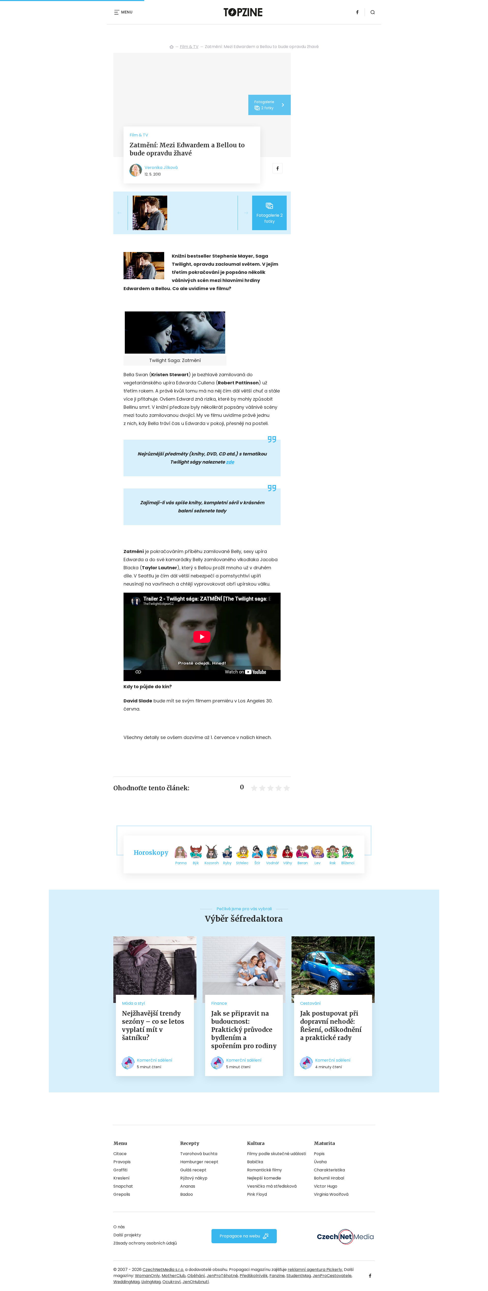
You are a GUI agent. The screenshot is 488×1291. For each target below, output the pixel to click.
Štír (257, 862)
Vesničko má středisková (272, 1186)
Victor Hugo (325, 1186)
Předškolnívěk (254, 1276)
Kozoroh (212, 862)
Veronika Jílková (161, 167)
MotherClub (174, 1276)
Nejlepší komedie (264, 1178)
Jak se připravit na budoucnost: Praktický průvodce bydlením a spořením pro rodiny (244, 1030)
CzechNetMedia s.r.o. (163, 1269)
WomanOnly (147, 1276)
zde (230, 462)
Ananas (187, 1186)
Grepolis (121, 1194)
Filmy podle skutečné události (276, 1154)
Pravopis (122, 1162)
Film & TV (189, 47)
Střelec (242, 862)
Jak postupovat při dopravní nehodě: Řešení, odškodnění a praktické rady (331, 1026)
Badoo (186, 1194)
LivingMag (151, 1282)
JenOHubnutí (195, 1282)
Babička (255, 1162)
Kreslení (121, 1178)
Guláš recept (193, 1170)
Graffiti (120, 1170)
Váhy (287, 862)
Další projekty (127, 1235)
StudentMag (298, 1276)
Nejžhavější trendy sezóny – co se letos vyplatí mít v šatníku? (153, 1026)
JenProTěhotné (222, 1276)
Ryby (227, 862)
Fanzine (277, 1276)
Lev (318, 862)
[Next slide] (242, 213)
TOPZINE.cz (172, 47)
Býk (196, 862)
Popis (319, 1154)
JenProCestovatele (332, 1276)
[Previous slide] (123, 213)
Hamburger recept (199, 1162)
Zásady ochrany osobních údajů (145, 1243)
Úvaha (320, 1162)
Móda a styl (133, 1003)
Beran (303, 862)
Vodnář (272, 862)
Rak (333, 862)
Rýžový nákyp (193, 1178)
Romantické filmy (264, 1170)
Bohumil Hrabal (329, 1178)
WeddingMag (126, 1282)
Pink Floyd (257, 1194)
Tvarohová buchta (198, 1154)
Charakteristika (329, 1170)
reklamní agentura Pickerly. (315, 1269)
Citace (120, 1154)
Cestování (310, 1003)
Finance (219, 1003)
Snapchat (123, 1186)
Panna (181, 862)
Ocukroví (171, 1282)
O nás (119, 1227)
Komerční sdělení (154, 1060)
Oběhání (196, 1276)
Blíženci (347, 862)
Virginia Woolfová (331, 1194)
